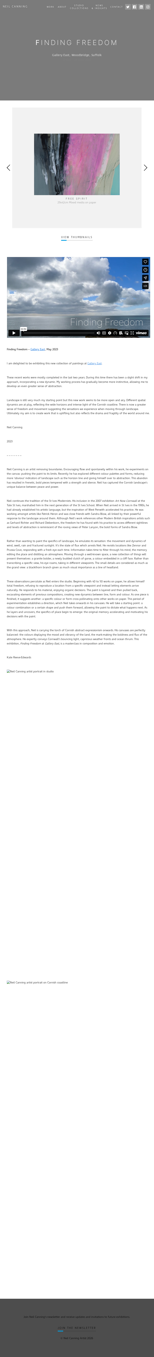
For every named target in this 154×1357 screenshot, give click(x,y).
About (62, 6)
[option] (77, 168)
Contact (116, 6)
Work (51, 6)
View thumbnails (77, 237)
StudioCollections (79, 7)
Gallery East (37, 349)
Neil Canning (15, 6)
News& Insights (99, 7)
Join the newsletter (77, 1328)
